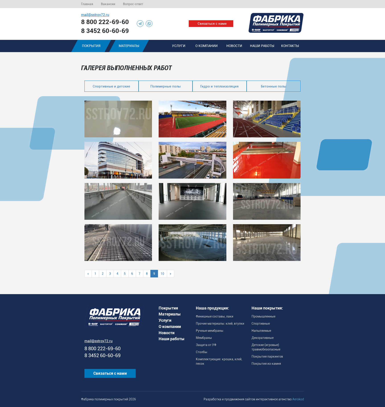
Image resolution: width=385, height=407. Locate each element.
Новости (234, 46)
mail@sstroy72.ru (95, 15)
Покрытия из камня (266, 363)
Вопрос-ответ (133, 4)
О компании (206, 46)
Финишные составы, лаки (214, 316)
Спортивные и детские (111, 86)
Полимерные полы (165, 86)
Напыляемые (261, 330)
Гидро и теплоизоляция (219, 86)
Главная (87, 4)
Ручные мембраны (209, 330)
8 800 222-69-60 (105, 22)
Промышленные (263, 316)
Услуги (178, 46)
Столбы (201, 352)
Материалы (129, 46)
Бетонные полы (273, 86)
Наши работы (262, 46)
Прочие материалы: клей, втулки (220, 323)
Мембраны (204, 338)
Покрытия (91, 46)
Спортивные (261, 323)
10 (162, 273)
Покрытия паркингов (267, 356)
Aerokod (298, 399)
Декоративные (263, 338)
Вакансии (108, 4)
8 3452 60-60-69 (105, 31)
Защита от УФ (206, 345)
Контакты (290, 46)
